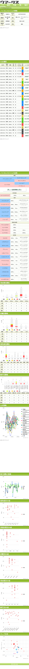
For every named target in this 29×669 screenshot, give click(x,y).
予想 (14, 5)
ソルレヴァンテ (5, 212)
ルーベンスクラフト (5, 195)
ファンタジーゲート (5, 204)
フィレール (5, 219)
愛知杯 (26, 110)
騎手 (8, 5)
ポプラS (26, 73)
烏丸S (26, 101)
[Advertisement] (14, 43)
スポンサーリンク (4, 27)
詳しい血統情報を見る (14, 189)
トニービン (21, 183)
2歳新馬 (26, 135)
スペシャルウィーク (7, 178)
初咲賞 (26, 87)
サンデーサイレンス (21, 178)
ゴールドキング (5, 200)
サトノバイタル (5, 215)
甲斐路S (26, 68)
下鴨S (26, 79)
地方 (26, 5)
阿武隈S (26, 76)
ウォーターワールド (5, 208)
